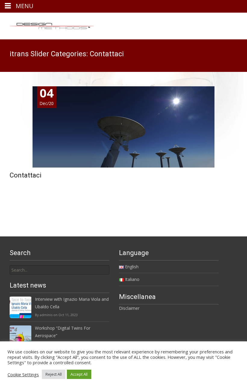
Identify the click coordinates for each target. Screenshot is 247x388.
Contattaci (26, 175)
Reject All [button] (53, 374)
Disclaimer (129, 308)
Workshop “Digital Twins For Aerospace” (62, 331)
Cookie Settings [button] (23, 374)
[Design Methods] (47, 25)
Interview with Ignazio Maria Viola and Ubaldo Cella (72, 302)
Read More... (23, 196)
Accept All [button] (79, 374)
